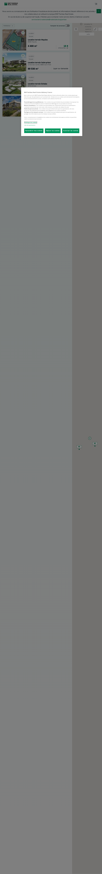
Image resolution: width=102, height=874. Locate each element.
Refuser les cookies (53, 131)
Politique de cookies (31, 122)
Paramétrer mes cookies (34, 131)
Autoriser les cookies (70, 131)
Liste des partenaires (29, 125)
